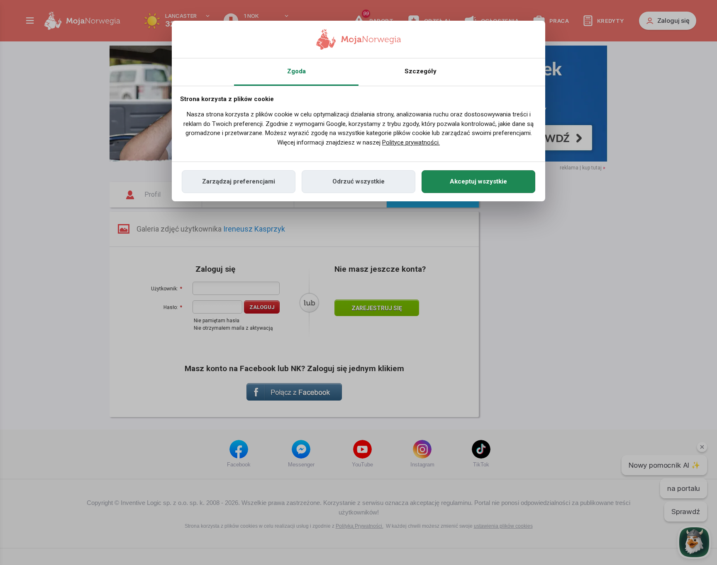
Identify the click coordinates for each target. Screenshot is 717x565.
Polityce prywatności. (411, 142)
